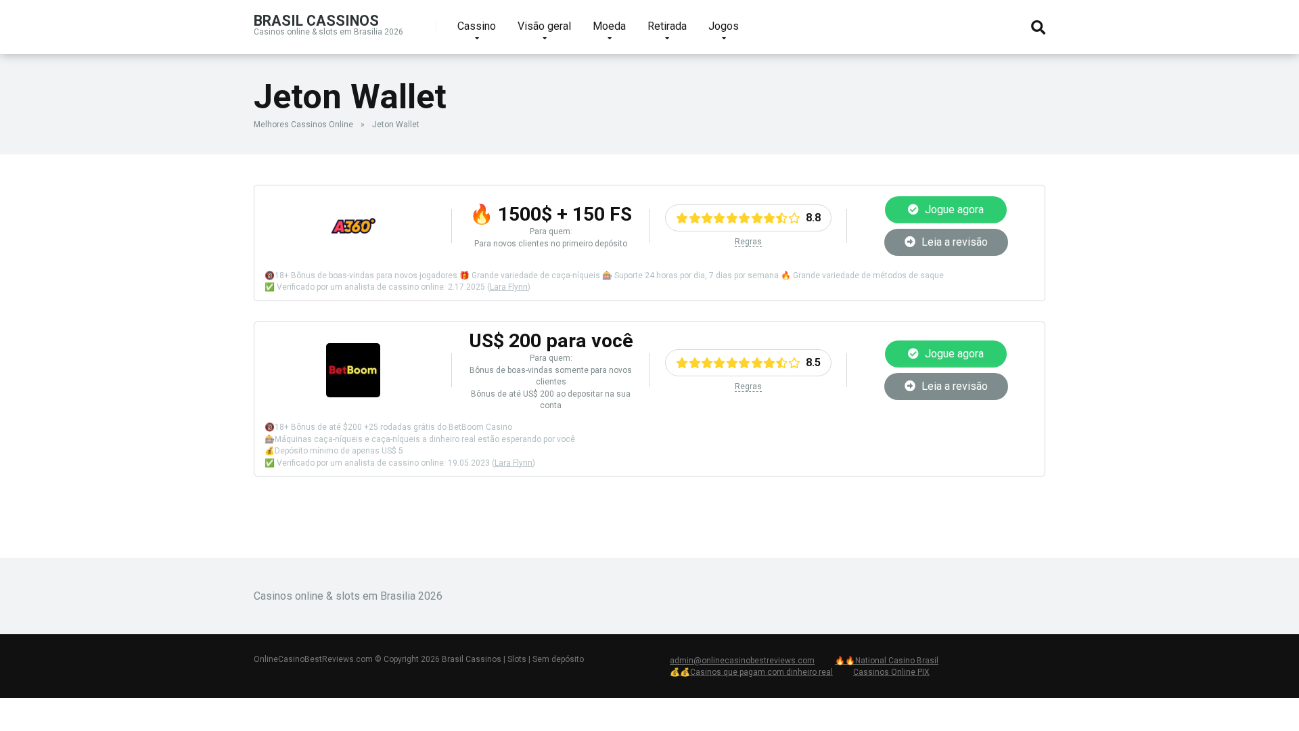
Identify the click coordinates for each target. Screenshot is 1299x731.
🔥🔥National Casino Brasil (886, 660)
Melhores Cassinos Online (303, 124)
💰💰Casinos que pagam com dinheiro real (751, 672)
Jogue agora (953, 209)
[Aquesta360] (353, 249)
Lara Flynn (509, 287)
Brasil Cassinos (316, 20)
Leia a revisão (953, 242)
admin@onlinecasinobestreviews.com (742, 660)
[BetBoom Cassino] (353, 393)
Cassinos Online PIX (891, 672)
